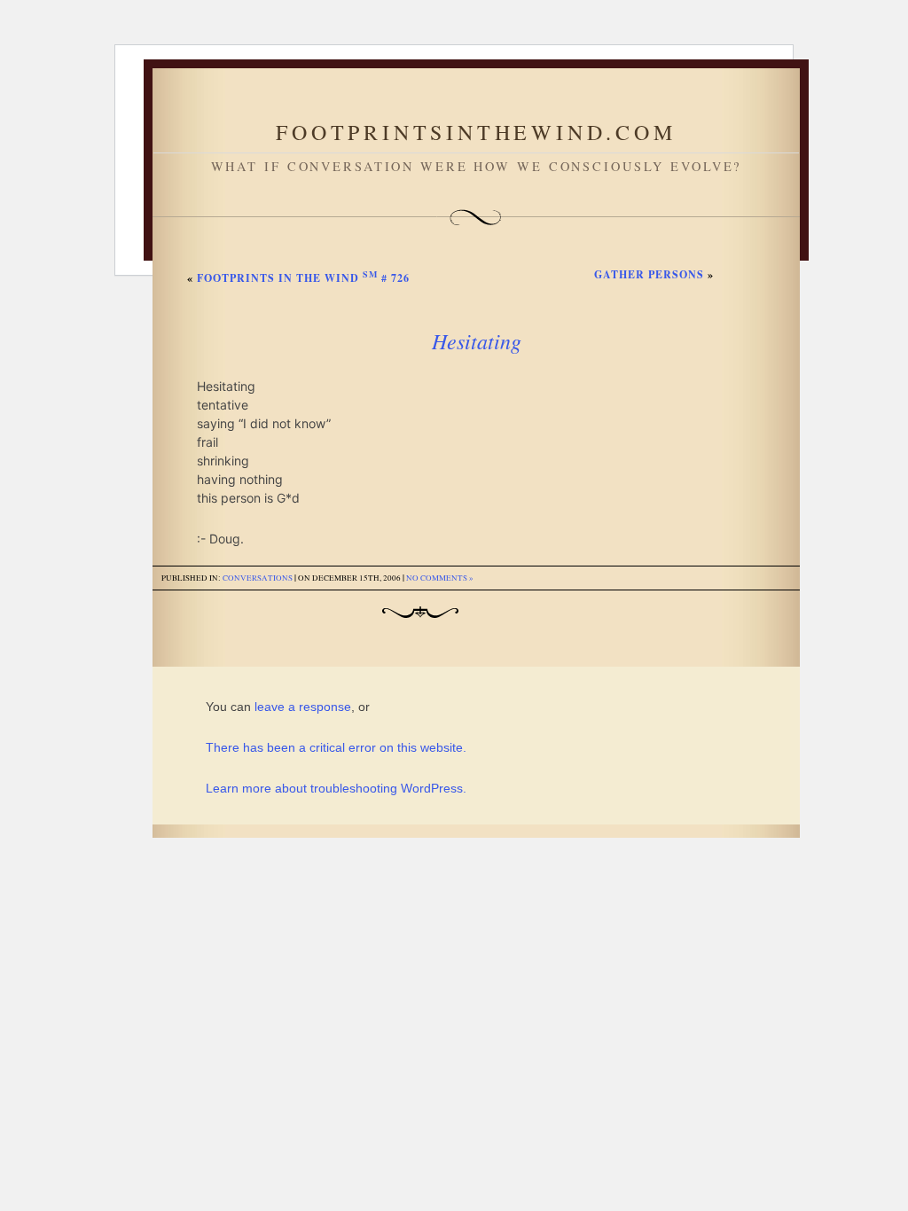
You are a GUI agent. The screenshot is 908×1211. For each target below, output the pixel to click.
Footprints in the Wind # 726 (303, 277)
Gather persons (649, 274)
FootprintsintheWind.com (476, 132)
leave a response (302, 706)
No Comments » (440, 578)
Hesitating (476, 340)
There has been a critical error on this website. (336, 747)
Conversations (258, 578)
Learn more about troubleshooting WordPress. (336, 788)
